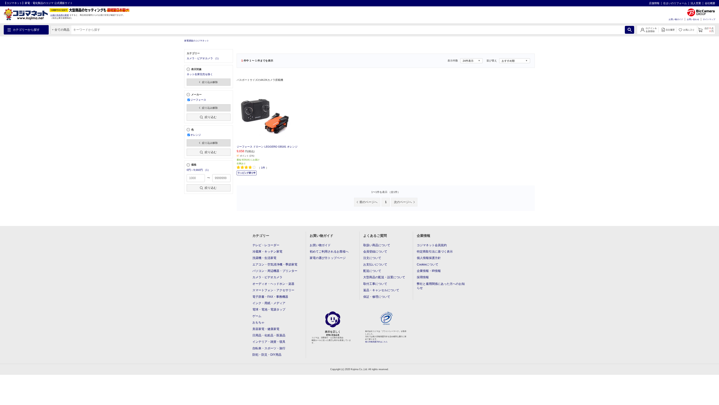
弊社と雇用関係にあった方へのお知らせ (441, 286)
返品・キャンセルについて (381, 290)
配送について (372, 270)
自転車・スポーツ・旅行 (268, 348)
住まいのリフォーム (675, 3)
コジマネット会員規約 (432, 245)
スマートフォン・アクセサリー (273, 290)
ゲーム (256, 316)
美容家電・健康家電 (265, 329)
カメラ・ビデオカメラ (267, 277)
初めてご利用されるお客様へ (329, 251)
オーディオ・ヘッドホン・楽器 (273, 283)
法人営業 (696, 3)
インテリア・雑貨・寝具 (268, 341)
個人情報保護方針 (429, 258)
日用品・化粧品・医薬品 (268, 335)
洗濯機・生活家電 (264, 258)
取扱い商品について (376, 245)
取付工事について (375, 283)
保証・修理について (376, 296)
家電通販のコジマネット (196, 40)
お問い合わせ (693, 19)
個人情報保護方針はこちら (376, 342)
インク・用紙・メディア (268, 303)
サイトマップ (709, 19)
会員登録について (375, 251)
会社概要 (710, 3)
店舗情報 (654, 3)
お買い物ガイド (676, 19)
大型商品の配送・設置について (384, 277)
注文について (372, 258)
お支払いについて (375, 264)
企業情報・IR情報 (429, 270)
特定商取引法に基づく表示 (435, 251)
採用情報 (423, 277)
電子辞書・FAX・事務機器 (270, 296)
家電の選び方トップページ (328, 258)
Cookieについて (427, 264)
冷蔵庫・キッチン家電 (267, 251)
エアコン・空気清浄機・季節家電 (274, 264)
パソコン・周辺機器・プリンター (274, 270)
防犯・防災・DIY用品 (266, 354)
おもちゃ (258, 322)
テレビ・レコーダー (265, 245)
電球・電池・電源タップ (268, 309)
